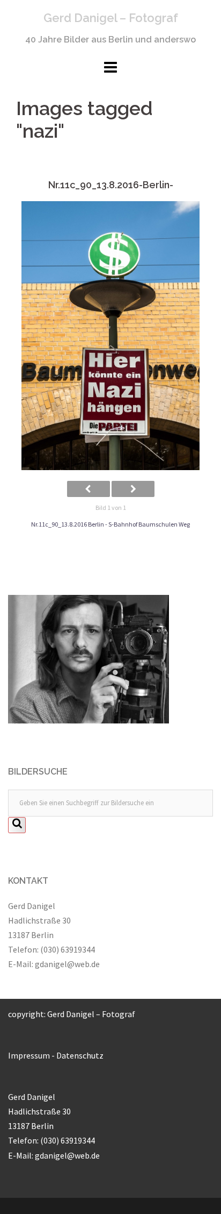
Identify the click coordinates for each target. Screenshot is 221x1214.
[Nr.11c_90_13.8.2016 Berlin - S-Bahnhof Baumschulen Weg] (110, 335)
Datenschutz (80, 1055)
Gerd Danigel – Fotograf (110, 18)
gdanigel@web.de (67, 964)
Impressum (29, 1055)
